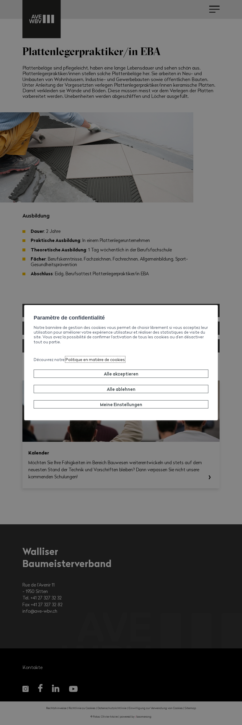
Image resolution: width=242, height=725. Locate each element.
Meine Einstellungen (121, 404)
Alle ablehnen (121, 389)
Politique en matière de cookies (95, 359)
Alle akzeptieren (121, 374)
